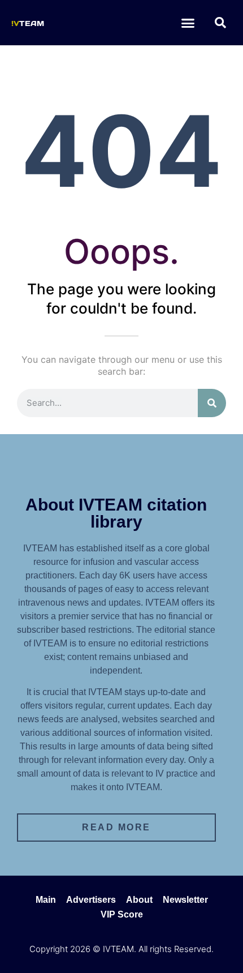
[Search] (212, 403)
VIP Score (122, 914)
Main (46, 900)
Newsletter (185, 900)
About (139, 900)
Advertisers (91, 900)
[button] (188, 22)
